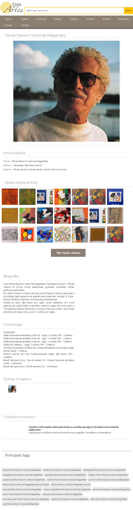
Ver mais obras (68, 253)
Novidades (123, 18)
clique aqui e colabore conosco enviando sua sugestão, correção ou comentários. (74, 431)
